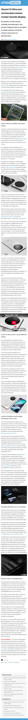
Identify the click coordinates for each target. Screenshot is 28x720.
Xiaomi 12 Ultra (5, 85)
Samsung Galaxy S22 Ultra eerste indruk (14, 715)
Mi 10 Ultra (20, 534)
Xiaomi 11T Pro (10, 534)
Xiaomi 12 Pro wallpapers (10, 681)
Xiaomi (5, 662)
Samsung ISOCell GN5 (10, 167)
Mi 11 (14, 63)
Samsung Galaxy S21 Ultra (7, 216)
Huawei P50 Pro (22, 218)
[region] (14, 666)
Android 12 (22, 454)
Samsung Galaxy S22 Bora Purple (12, 705)
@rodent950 (4, 92)
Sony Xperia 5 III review (9, 711)
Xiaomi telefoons (7, 465)
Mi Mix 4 (23, 356)
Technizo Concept (22, 138)
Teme (19, 280)
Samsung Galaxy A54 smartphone (12, 713)
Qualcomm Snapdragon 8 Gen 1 (9, 433)
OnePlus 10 (14, 445)
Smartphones (16, 662)
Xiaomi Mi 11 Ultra (21, 67)
